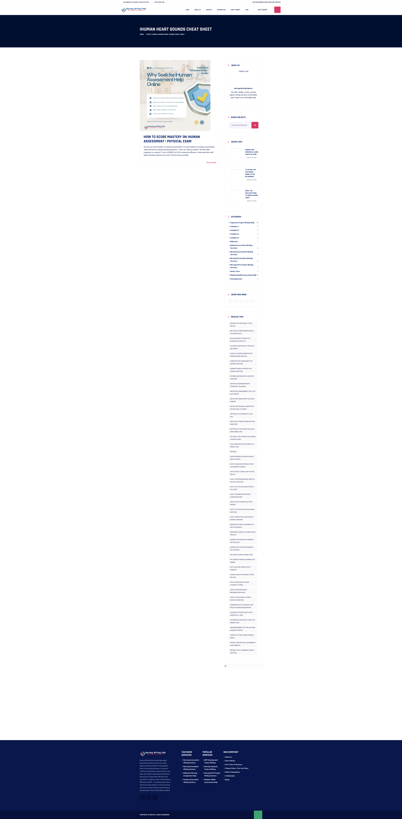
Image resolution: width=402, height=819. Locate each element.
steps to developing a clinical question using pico (240, 598)
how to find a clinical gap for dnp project (242, 473)
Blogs (227, 780)
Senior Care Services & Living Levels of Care (251, 152)
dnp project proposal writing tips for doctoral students (242, 408)
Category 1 (234, 226)
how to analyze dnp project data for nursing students (242, 465)
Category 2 (234, 230)
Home (187, 10)
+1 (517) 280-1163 (159, 2)
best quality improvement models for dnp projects (242, 332)
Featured (233, 451)
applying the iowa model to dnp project (241, 324)
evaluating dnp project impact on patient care (242, 445)
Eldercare (234, 242)
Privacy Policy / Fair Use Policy (236, 768)
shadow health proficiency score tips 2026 (242, 576)
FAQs (247, 10)
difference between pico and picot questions (242, 377)
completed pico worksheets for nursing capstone (241, 362)
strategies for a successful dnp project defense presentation (241, 606)
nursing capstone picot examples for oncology (242, 541)
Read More (211, 162)
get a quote (262, 10)
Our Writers (221, 10)
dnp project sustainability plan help (241, 415)
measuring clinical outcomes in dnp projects (243, 533)
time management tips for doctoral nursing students (242, 629)
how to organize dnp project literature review (240, 495)
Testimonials (230, 776)
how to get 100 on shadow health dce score (242, 488)
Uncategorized (236, 279)
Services (209, 10)
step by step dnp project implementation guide (238, 591)
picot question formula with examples (240, 568)
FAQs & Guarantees (232, 772)
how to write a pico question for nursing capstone (241, 518)
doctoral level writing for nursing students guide (243, 438)
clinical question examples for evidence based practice (241, 355)
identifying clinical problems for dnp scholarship (242, 526)
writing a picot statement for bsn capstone (242, 651)
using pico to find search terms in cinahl (242, 636)
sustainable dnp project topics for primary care (242, 621)
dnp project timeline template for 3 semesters (242, 423)
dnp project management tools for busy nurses (242, 392)
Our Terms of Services (233, 764)
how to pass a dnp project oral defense (241, 503)
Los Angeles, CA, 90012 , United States (136, 2)
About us (198, 10)
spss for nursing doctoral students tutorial (239, 583)
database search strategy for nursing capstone (241, 370)
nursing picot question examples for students (241, 548)
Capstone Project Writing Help (242, 223)
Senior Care (235, 271)
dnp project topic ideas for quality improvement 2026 (242, 430)
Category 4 (234, 238)
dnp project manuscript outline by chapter (242, 400)
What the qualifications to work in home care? (251, 194)
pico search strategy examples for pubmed (242, 561)
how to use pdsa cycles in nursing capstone (242, 511)
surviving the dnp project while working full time (241, 614)
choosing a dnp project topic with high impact (242, 347)
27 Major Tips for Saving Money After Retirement (250, 173)
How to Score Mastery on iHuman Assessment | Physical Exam (172, 139)
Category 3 (234, 234)
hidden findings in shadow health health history (242, 458)
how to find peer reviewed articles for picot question (242, 480)
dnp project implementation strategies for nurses (240, 385)
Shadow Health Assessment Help (243, 275)
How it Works (235, 10)
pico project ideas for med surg (241, 554)
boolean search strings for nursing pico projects (240, 340)
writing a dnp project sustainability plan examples (243, 644)
